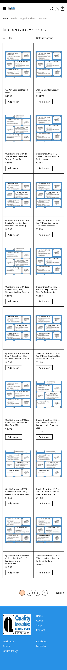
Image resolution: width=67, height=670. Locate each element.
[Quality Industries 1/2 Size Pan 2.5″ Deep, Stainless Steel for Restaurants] (49, 261)
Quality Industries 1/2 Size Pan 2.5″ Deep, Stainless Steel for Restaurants (47, 289)
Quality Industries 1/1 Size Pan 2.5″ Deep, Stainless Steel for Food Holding (17, 223)
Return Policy (10, 651)
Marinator (8, 641)
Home (5, 18)
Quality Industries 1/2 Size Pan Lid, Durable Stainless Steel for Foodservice (47, 492)
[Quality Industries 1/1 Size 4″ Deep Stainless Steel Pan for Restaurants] (49, 128)
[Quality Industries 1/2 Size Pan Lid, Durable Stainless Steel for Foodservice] (49, 463)
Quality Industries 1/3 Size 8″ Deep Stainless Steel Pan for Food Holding (48, 558)
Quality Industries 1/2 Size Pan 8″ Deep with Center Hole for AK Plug (17, 422)
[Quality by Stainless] (11, 8)
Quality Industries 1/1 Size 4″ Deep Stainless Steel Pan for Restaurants (48, 156)
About (39, 620)
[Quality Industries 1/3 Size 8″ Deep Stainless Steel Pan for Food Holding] (49, 530)
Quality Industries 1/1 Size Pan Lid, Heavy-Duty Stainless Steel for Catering (17, 289)
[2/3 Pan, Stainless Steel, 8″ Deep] (49, 64)
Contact (40, 630)
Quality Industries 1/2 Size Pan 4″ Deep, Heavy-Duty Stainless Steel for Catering (17, 356)
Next (59, 592)
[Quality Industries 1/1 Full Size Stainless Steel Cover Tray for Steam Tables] (18, 128)
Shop (39, 625)
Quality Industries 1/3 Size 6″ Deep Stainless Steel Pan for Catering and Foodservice (17, 559)
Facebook (41, 641)
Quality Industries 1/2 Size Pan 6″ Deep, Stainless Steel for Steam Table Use (48, 356)
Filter (9, 38)
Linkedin (41, 646)
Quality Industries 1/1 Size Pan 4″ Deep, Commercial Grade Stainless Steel (47, 223)
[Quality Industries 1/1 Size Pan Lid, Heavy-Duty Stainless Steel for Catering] (18, 261)
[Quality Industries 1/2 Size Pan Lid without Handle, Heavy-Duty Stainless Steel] (18, 463)
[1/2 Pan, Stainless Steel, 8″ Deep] (18, 64)
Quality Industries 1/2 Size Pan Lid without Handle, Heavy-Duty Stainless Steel (17, 492)
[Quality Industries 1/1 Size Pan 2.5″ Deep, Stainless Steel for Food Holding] (18, 195)
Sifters (6, 646)
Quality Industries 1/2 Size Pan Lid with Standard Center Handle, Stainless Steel (47, 424)
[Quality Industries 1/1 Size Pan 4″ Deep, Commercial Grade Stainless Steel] (49, 195)
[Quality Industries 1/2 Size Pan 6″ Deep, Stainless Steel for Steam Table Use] (49, 328)
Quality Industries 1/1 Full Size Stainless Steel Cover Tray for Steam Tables (17, 156)
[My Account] (57, 8)
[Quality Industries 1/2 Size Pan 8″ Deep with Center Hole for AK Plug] (18, 394)
